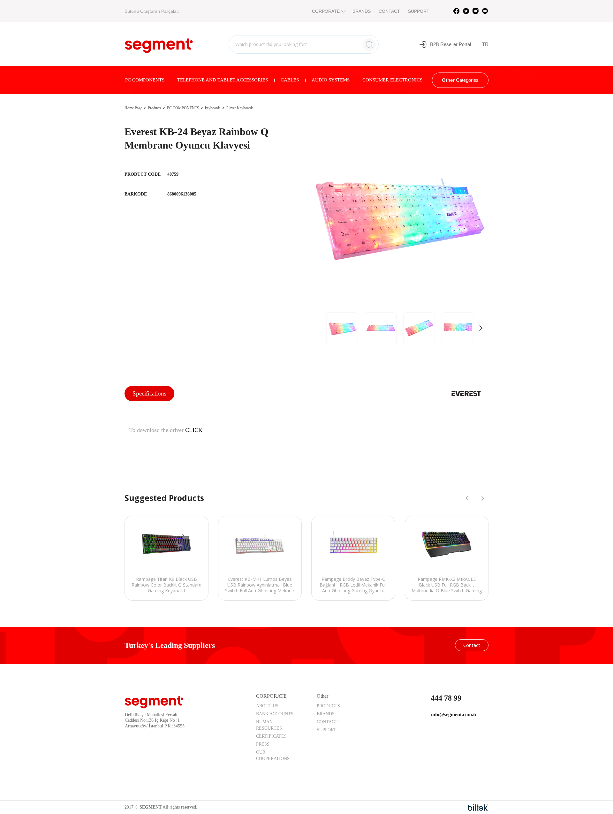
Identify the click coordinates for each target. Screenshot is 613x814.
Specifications (149, 393)
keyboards (213, 108)
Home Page (133, 108)
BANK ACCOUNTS (274, 713)
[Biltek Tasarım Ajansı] (478, 807)
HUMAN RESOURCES (269, 725)
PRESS (262, 744)
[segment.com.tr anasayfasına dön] (159, 43)
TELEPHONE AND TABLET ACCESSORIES (222, 79)
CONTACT (389, 11)
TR (485, 44)
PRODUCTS (328, 705)
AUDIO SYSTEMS (331, 79)
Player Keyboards (240, 108)
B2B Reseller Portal (450, 44)
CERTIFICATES (271, 736)
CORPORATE (326, 11)
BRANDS (361, 11)
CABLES (290, 79)
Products (154, 108)
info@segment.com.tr (454, 714)
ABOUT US (267, 705)
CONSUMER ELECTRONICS (392, 79)
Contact (471, 645)
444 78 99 (446, 698)
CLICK (193, 430)
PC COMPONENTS (144, 79)
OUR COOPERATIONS (273, 755)
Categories (460, 80)
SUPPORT (418, 11)
